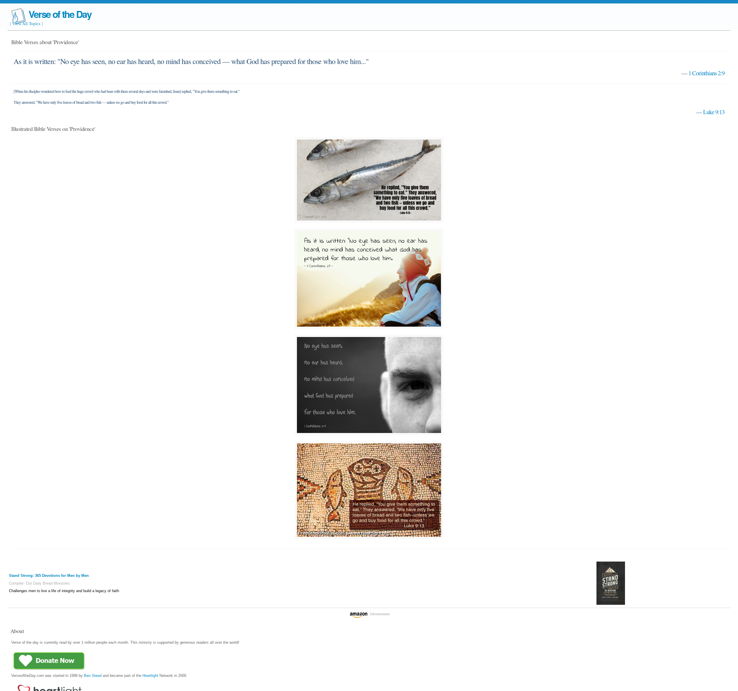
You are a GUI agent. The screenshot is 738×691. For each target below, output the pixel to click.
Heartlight (150, 675)
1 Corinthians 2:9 (706, 73)
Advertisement (379, 614)
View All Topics (26, 23)
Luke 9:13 (713, 112)
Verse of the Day (60, 14)
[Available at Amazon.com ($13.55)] (610, 583)
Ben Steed (92, 675)
